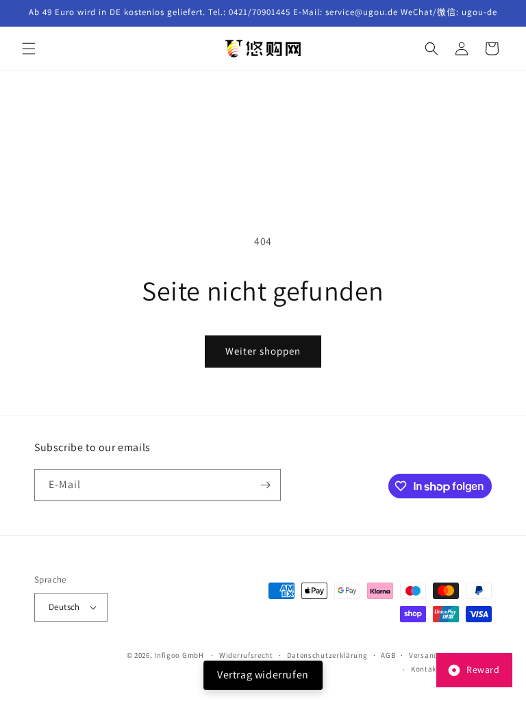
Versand (423, 655)
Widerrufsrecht (246, 655)
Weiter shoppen (263, 350)
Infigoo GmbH (178, 655)
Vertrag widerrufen (263, 674)
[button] (29, 49)
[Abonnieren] (265, 485)
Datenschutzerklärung (327, 655)
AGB (388, 655)
